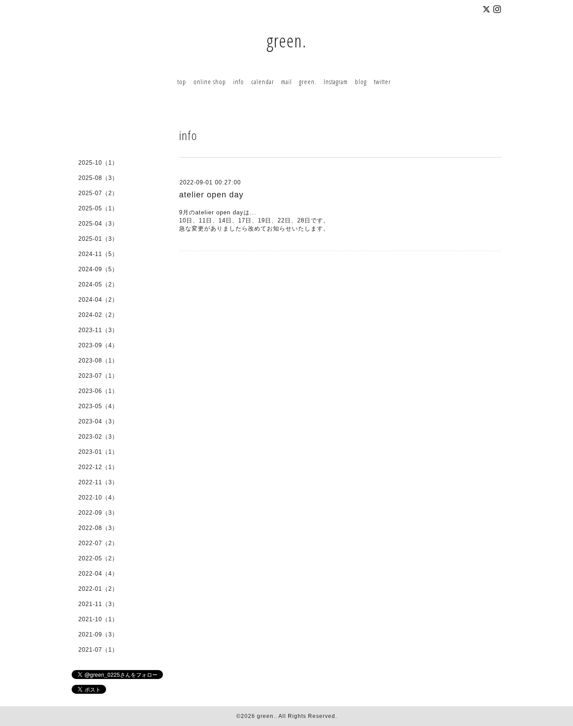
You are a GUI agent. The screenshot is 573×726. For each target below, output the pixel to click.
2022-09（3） (98, 512)
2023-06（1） (98, 391)
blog (361, 81)
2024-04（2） (98, 299)
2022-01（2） (98, 588)
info (238, 81)
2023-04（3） (98, 421)
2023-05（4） (98, 406)
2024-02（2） (98, 315)
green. (286, 40)
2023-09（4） (98, 345)
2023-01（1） (98, 451)
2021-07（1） (98, 649)
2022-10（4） (98, 497)
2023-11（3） (98, 330)
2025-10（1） (98, 162)
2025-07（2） (98, 193)
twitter (382, 81)
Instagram (336, 81)
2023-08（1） (98, 360)
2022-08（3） (98, 528)
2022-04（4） (98, 573)
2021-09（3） (98, 634)
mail (286, 81)
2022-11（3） (98, 482)
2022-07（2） (98, 543)
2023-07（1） (98, 375)
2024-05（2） (98, 284)
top (181, 81)
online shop (209, 81)
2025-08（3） (98, 178)
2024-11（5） (98, 254)
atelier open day (211, 194)
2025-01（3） (98, 238)
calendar (262, 81)
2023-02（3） (98, 436)
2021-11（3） (98, 604)
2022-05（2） (98, 558)
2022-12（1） (98, 467)
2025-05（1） (98, 208)
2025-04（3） (98, 223)
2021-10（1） (98, 619)
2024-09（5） (98, 269)
